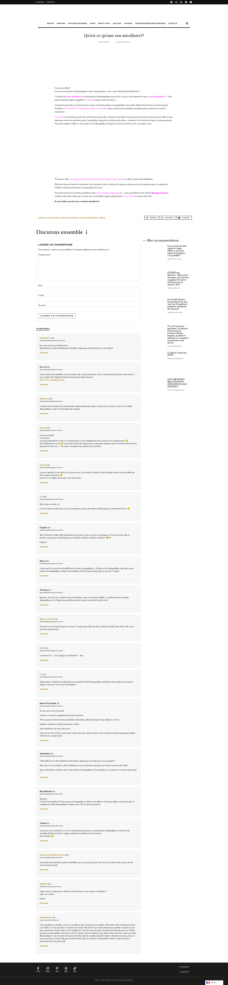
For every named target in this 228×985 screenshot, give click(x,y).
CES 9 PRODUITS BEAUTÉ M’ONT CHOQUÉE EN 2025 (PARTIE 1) (177, 383)
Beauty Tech (104, 23)
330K (48, 971)
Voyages (128, 23)
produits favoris (69, 218)
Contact (184, 972)
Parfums (61, 23)
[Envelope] (191, 2)
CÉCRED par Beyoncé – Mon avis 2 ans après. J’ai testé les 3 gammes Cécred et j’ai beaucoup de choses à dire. (177, 278)
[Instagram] (176, 2)
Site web (42, 305)
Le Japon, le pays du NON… (177, 354)
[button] (187, 23)
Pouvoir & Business (77, 23)
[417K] (38, 968)
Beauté (50, 23)
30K (66, 971)
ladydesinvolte (46, 917)
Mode (92, 23)
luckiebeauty (45, 338)
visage (102, 218)
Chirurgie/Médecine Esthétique (150, 23)
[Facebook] (171, 2)
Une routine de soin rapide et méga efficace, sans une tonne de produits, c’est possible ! (177, 250)
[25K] (74, 968)
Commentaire (45, 255)
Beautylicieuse (48, 703)
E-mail (41, 295)
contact (50, 2)
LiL (41, 674)
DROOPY (44, 884)
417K (38, 971)
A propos (39, 2)
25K (74, 971)
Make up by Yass (47, 619)
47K (57, 971)
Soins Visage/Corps (88, 218)
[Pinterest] (186, 2)
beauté (42, 218)
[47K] (57, 968)
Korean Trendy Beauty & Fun (53, 855)
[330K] (47, 968)
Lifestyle (172, 23)
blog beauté (53, 218)
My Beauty (44, 398)
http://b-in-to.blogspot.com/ (52, 379)
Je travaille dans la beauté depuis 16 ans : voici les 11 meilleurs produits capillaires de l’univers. (177, 304)
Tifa (41, 496)
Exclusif (117, 23)
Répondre (44, 353)
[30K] (66, 968)
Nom (40, 285)
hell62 (42, 648)
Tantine (43, 427)
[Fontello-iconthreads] (181, 2)
